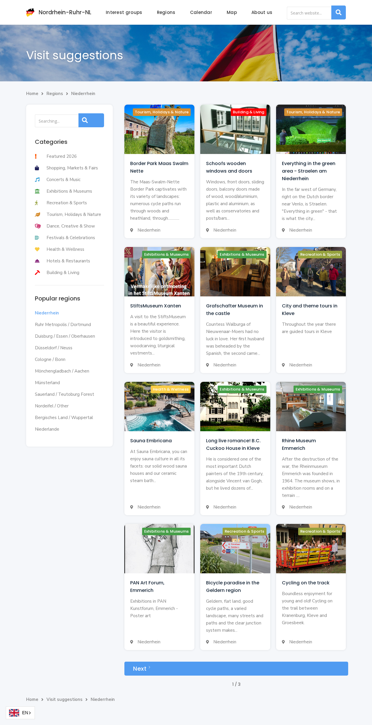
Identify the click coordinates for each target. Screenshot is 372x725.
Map (232, 12)
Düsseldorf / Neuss (53, 348)
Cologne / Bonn (50, 359)
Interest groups (124, 12)
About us (261, 12)
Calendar (201, 12)
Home (32, 93)
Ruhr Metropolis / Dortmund (63, 324)
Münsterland (47, 383)
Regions (166, 12)
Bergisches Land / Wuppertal (64, 417)
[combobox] (20, 712)
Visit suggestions (64, 699)
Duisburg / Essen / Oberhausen (65, 336)
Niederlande (47, 429)
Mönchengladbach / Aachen (62, 371)
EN (25, 712)
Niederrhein (83, 93)
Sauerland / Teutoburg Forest (64, 394)
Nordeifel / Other (52, 406)
